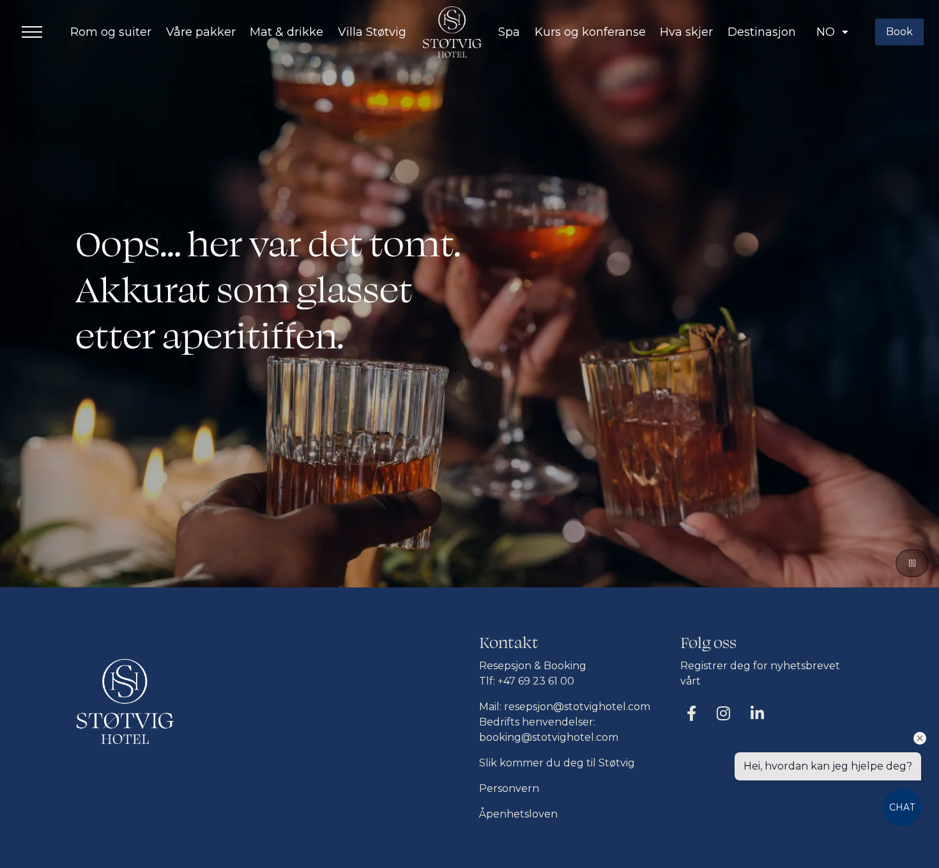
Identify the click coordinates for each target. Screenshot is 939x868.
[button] (832, 32)
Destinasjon (762, 32)
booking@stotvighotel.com (548, 737)
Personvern (509, 788)
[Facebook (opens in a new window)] (691, 713)
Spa (509, 32)
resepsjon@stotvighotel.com (577, 707)
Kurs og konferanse (590, 32)
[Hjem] (452, 32)
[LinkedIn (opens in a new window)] (757, 713)
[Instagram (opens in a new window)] (723, 713)
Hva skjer (686, 32)
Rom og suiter (110, 32)
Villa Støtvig (372, 32)
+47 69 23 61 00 (536, 681)
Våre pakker (201, 32)
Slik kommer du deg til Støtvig (557, 763)
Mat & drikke (286, 32)
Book (899, 32)
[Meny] (32, 32)
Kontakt (508, 643)
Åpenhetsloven (518, 814)
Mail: (491, 707)
